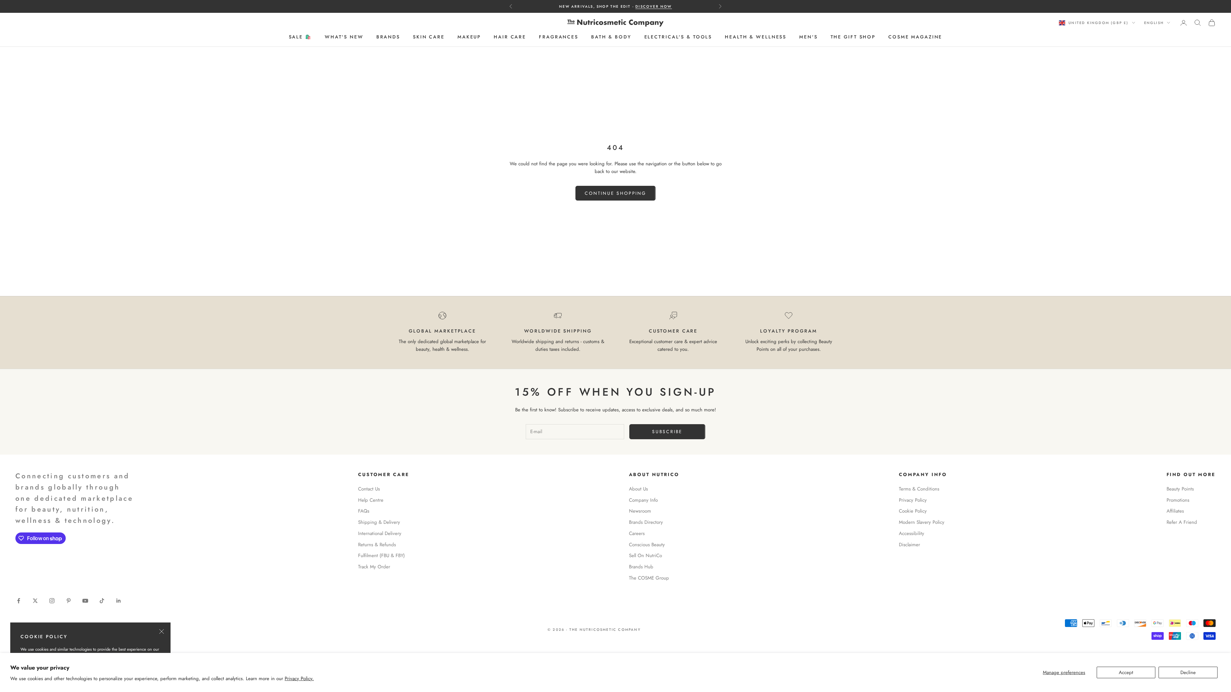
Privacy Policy (913, 500)
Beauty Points (1180, 488)
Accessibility (911, 533)
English (1154, 22)
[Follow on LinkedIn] (118, 600)
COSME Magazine (915, 37)
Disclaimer (909, 544)
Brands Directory (646, 522)
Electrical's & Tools (678, 37)
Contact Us (369, 488)
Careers (637, 533)
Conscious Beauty (647, 544)
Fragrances (558, 37)
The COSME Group (649, 577)
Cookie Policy (913, 511)
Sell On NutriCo (645, 555)
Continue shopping (615, 193)
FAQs (363, 511)
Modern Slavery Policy (921, 522)
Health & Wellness (755, 37)
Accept (1126, 672)
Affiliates (1175, 511)
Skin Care (429, 37)
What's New (344, 37)
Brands (388, 37)
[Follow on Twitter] (35, 600)
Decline (1188, 672)
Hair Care (510, 37)
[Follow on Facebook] (18, 600)
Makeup (469, 37)
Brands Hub (641, 566)
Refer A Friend (1182, 522)
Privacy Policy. (299, 678)
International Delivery (379, 533)
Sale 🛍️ (300, 37)
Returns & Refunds (377, 544)
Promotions (1178, 500)
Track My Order (374, 566)
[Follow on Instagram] (52, 600)
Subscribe (667, 431)
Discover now (653, 6)
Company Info (643, 500)
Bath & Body (611, 37)
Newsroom (640, 511)
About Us (638, 488)
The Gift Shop (853, 37)
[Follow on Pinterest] (68, 600)
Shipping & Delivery (379, 522)
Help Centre (370, 500)
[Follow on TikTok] (102, 600)
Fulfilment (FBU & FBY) (381, 555)
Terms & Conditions (919, 488)
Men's (808, 37)
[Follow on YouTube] (85, 600)
